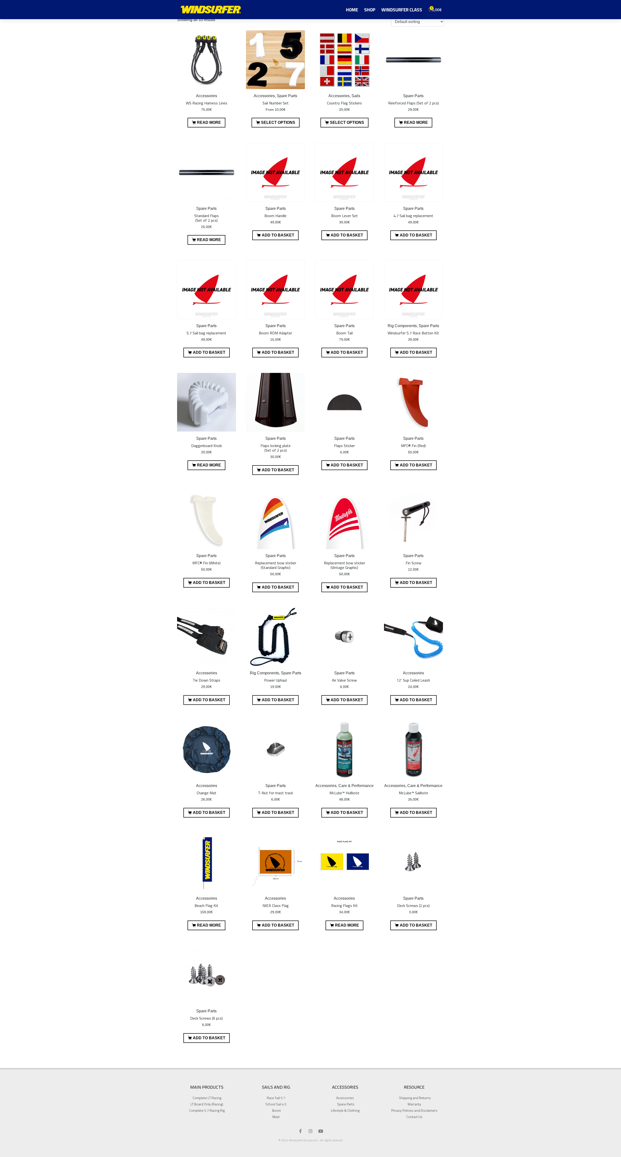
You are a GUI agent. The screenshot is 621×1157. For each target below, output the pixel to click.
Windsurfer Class (401, 9)
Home (352, 9)
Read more (209, 122)
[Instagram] (310, 1131)
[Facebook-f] (300, 1131)
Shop (369, 9)
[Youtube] (321, 1131)
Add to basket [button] (278, 235)
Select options (278, 122)
